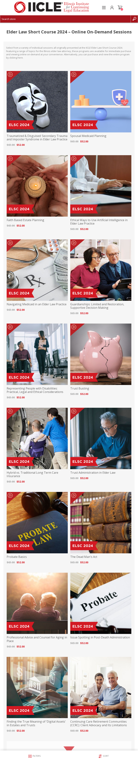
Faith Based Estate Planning (25, 220)
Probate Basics (17, 557)
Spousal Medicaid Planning (88, 136)
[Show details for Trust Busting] (100, 354)
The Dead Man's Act (83, 557)
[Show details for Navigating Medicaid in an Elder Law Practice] (37, 270)
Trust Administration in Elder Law (92, 472)
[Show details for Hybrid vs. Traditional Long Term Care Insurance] (37, 438)
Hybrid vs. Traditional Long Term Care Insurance (32, 474)
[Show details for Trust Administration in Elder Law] (100, 438)
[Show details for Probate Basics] (37, 522)
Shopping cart (120, 8)
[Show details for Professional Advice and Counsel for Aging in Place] (37, 603)
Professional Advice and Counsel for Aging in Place (37, 639)
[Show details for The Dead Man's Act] (100, 522)
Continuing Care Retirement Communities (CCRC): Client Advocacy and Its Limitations (98, 723)
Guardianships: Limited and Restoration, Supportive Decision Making (97, 306)
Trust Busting (79, 388)
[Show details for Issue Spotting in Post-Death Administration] (100, 603)
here (20, 57)
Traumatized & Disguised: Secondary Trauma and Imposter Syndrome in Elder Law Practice (37, 137)
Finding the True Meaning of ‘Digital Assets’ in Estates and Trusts (36, 723)
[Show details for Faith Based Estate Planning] (37, 186)
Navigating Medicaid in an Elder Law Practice (36, 304)
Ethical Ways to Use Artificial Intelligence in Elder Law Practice (99, 221)
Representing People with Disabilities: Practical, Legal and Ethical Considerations (35, 390)
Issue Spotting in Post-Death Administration (100, 637)
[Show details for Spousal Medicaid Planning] (100, 101)
